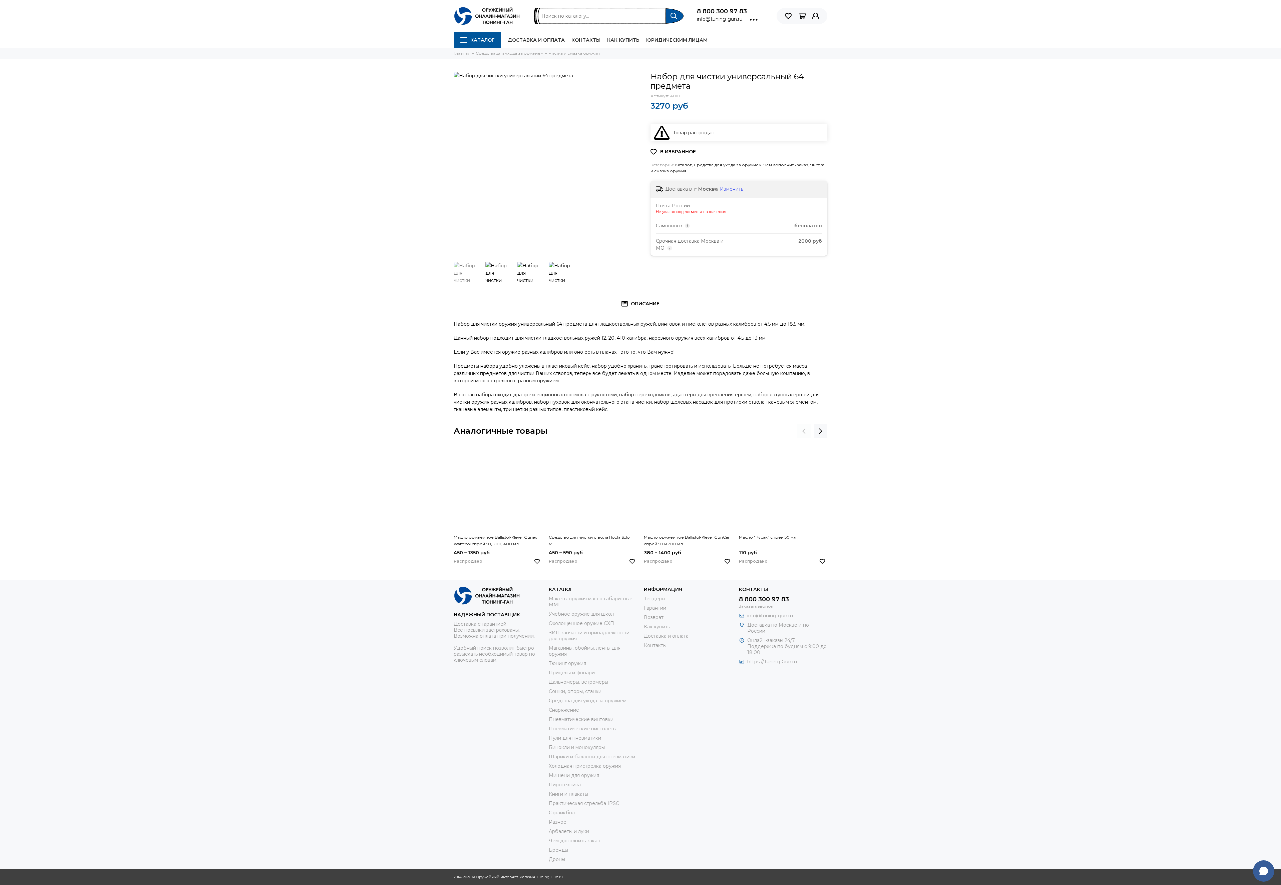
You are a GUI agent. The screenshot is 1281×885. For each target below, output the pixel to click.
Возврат (654, 617)
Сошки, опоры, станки (575, 691)
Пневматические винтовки (581, 719)
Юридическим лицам (677, 40)
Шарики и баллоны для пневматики (592, 757)
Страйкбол (562, 813)
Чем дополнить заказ (786, 164)
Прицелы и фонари (572, 673)
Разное (557, 822)
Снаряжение (564, 710)
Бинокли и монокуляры (577, 747)
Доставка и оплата (536, 40)
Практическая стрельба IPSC (584, 803)
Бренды (558, 850)
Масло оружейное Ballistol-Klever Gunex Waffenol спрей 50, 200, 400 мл (495, 540)
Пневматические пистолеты (582, 729)
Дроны (557, 859)
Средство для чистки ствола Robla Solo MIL (589, 540)
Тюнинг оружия (567, 663)
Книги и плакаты (568, 794)
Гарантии (655, 608)
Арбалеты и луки (569, 831)
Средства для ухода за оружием (728, 164)
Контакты (585, 40)
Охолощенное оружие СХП (581, 623)
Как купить (623, 40)
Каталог (482, 40)
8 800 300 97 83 (722, 11)
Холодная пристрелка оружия (585, 766)
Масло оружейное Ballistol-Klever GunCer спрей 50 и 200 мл (687, 540)
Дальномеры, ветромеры (578, 682)
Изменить (731, 189)
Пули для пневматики (575, 738)
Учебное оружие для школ (581, 614)
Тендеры (654, 599)
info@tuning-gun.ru (720, 19)
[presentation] (804, 431)
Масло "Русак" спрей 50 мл (767, 537)
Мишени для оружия (574, 775)
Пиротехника (565, 785)
